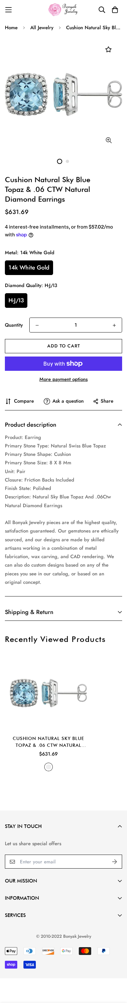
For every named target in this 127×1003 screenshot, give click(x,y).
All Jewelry (41, 27)
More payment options (63, 379)
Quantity (14, 325)
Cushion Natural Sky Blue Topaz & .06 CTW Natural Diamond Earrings (48, 742)
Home (11, 27)
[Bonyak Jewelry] (64, 9)
